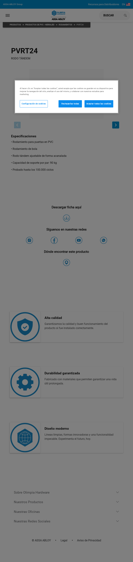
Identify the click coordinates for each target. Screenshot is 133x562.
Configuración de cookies (34, 103)
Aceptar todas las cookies (98, 103)
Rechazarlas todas (70, 103)
